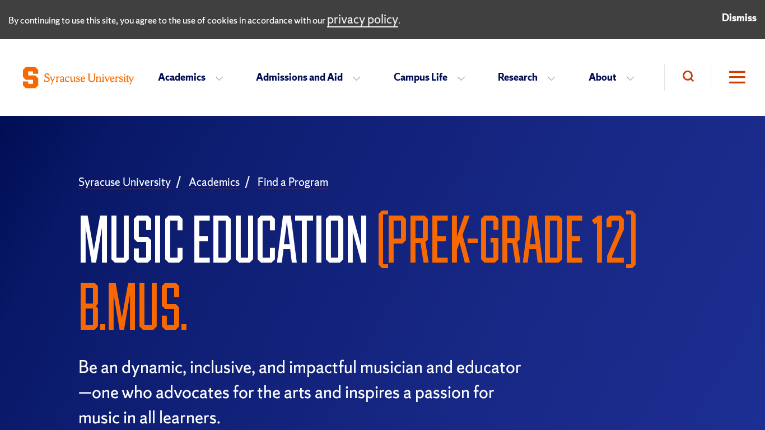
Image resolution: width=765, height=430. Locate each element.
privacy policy (362, 19)
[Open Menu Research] (554, 78)
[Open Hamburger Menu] (729, 77)
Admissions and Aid (299, 77)
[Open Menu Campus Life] (464, 78)
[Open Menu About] (633, 78)
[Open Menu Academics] (222, 78)
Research (518, 77)
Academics (182, 77)
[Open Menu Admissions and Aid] (359, 78)
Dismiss (739, 17)
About (603, 77)
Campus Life (420, 77)
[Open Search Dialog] (687, 77)
